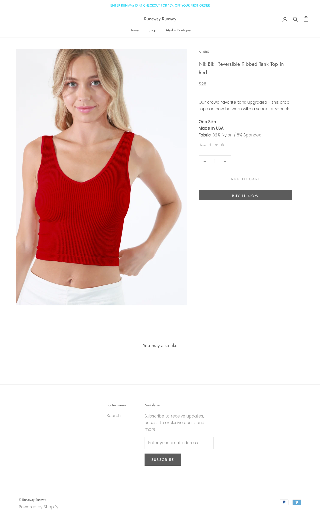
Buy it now (245, 195)
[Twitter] (216, 144)
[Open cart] (306, 19)
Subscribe (162, 459)
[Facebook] (210, 144)
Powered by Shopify (38, 507)
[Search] (295, 18)
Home (134, 30)
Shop (152, 30)
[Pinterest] (222, 144)
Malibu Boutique (178, 30)
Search (114, 415)
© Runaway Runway (32, 499)
